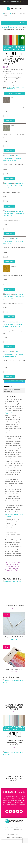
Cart (17, 834)
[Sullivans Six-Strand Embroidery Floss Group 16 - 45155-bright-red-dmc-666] (14, 188)
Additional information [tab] (12, 389)
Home (3, 26)
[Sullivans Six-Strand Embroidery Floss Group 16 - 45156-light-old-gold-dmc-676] (14, 216)
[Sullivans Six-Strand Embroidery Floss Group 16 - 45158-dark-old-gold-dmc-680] (6, 271)
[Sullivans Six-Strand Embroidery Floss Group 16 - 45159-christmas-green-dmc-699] (14, 299)
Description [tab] (8, 386)
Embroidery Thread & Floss (18, 26)
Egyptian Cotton (10, 413)
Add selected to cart (15, 93)
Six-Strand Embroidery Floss (10, 27)
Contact (13, 13)
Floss (9, 87)
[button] (22, 37)
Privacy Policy (17, 829)
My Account (22, 13)
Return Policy (19, 832)
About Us (18, 827)
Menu (23, 23)
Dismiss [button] (23, 1)
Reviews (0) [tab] (8, 392)
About (6, 13)
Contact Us (8, 829)
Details (20, 1)
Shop (7, 26)
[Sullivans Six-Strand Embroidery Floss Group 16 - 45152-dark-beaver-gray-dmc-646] (6, 102)
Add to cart (9, 121)
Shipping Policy (8, 832)
